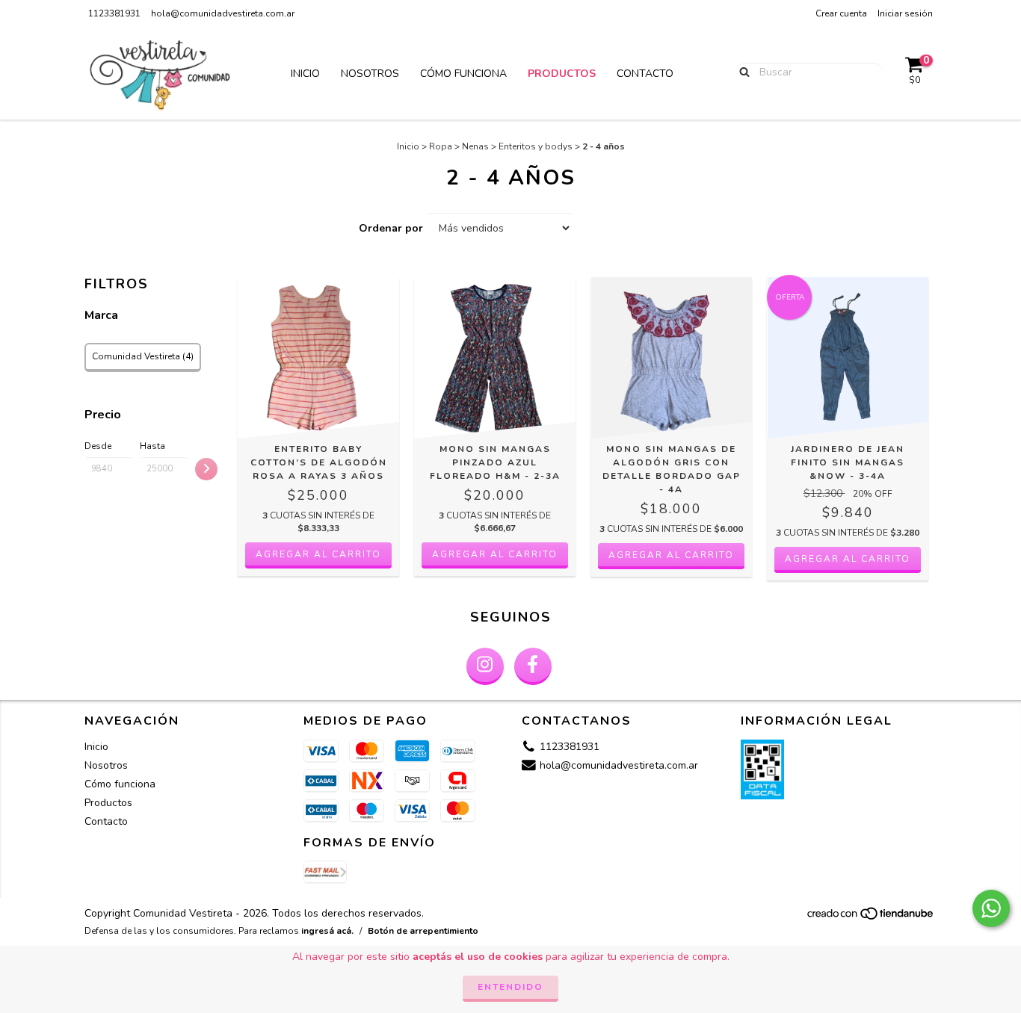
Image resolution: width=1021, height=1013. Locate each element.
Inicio (305, 73)
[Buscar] (741, 72)
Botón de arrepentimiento (423, 931)
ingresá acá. (327, 931)
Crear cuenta (841, 13)
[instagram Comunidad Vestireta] (485, 666)
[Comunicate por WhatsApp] (991, 908)
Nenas (475, 146)
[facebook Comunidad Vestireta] (533, 666)
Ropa (440, 146)
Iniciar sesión (905, 13)
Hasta (152, 446)
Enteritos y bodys (536, 146)
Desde (97, 446)
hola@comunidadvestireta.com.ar (222, 13)
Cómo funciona (463, 73)
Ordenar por (391, 228)
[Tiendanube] (871, 918)
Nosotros (370, 73)
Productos (562, 73)
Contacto (645, 73)
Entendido (510, 987)
